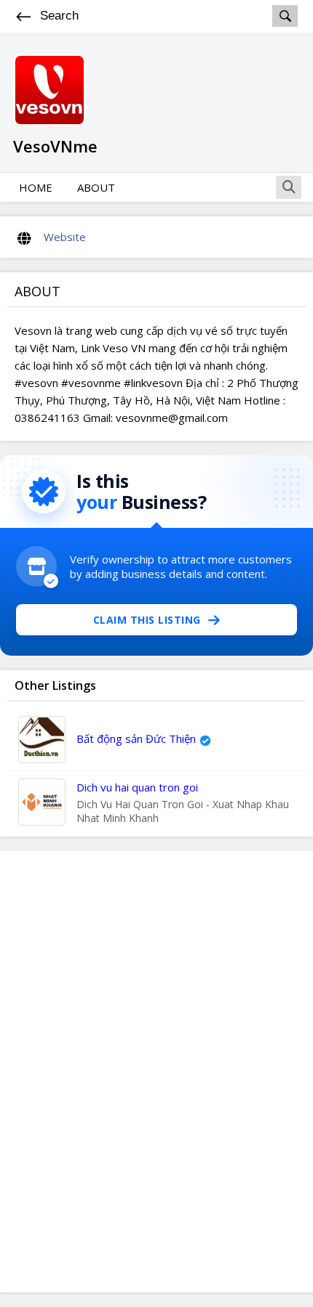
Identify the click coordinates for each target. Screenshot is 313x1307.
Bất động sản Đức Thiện (136, 738)
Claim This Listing (147, 620)
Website (65, 236)
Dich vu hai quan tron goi (137, 787)
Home (35, 187)
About (96, 187)
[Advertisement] (156, 1072)
